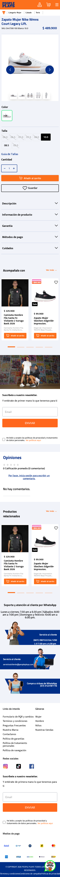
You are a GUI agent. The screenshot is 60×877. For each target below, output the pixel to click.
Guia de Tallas (9, 154)
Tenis (38, 12)
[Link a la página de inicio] (3, 12)
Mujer (19, 12)
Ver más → (51, 270)
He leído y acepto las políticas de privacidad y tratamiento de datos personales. (32, 439)
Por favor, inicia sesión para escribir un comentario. (29, 477)
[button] (55, 4)
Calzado (29, 12)
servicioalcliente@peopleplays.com (18, 664)
